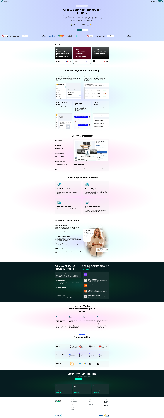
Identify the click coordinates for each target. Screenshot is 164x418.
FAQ (156, 1)
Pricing (154, 1)
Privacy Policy (91, 404)
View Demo (86, 379)
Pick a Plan (72, 407)
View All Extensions (105, 44)
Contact (72, 404)
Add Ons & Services (74, 401)
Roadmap (72, 409)
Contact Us (160, 1)
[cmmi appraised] (58, 415)
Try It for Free (78, 379)
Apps (151, 1)
